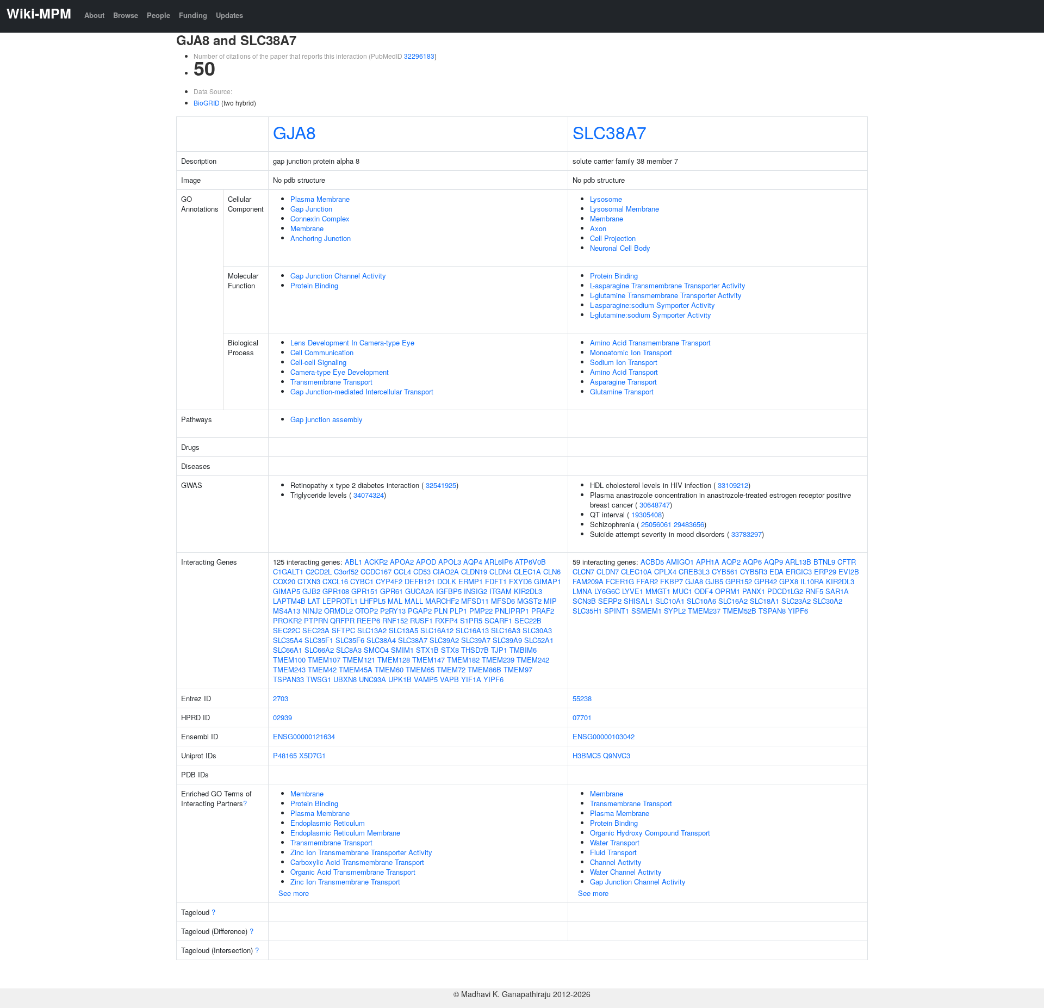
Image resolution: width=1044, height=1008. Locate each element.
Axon (598, 228)
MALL (414, 601)
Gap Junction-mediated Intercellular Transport (361, 391)
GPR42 (765, 581)
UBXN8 (345, 679)
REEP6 (368, 620)
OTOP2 (366, 610)
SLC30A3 (537, 630)
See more (293, 893)
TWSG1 (318, 679)
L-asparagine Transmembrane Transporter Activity (667, 285)
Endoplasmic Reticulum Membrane (345, 832)
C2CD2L (319, 571)
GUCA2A (419, 591)
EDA (776, 571)
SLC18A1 (764, 601)
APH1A (707, 561)
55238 (582, 698)
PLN (441, 610)
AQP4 (472, 561)
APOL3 (449, 561)
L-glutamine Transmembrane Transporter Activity (666, 295)
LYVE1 (632, 591)
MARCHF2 (442, 601)
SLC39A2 (444, 640)
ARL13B (798, 561)
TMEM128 (393, 659)
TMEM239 (498, 659)
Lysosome (606, 199)
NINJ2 (312, 610)
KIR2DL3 (528, 591)
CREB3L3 (694, 571)
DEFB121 (420, 581)
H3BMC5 (587, 755)
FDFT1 (496, 581)
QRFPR (342, 620)
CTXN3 (308, 581)
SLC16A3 (505, 630)
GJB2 (311, 591)
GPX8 (788, 581)
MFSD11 (475, 601)
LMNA (582, 591)
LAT (314, 601)
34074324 (368, 495)
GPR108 (335, 591)
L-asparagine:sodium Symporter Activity (652, 305)
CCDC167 (376, 571)
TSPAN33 (288, 679)
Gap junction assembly (326, 419)
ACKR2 (376, 561)
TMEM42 (322, 669)
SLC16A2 (733, 601)
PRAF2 (542, 610)
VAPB (449, 679)
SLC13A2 (372, 630)
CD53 (422, 571)
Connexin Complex (320, 218)
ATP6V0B (530, 561)
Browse (125, 15)
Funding (193, 15)
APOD (426, 561)
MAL (395, 601)
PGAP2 (420, 610)
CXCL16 (335, 581)
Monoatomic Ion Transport (631, 352)
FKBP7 (671, 581)
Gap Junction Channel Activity (338, 275)
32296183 (419, 55)
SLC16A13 (472, 630)
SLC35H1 (587, 610)
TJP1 (499, 650)
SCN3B (584, 601)
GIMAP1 (547, 581)
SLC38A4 (381, 640)
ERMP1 (470, 581)
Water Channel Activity (626, 872)
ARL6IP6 (498, 561)
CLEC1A (527, 571)
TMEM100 (289, 659)
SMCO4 (376, 650)
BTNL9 (824, 561)
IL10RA (812, 581)
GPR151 (364, 591)
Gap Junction (311, 208)
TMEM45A (355, 669)
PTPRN (316, 620)
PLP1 (458, 610)
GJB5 (714, 581)
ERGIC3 (799, 571)
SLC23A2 (796, 601)
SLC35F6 (349, 640)
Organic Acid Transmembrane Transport (352, 872)
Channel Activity (616, 862)
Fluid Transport (613, 852)
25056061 (656, 524)
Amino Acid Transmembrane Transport (650, 342)
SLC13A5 (403, 630)
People (158, 15)
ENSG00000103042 (604, 736)
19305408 (646, 514)
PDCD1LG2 (785, 591)
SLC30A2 (827, 601)
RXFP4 (446, 620)
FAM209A (588, 581)
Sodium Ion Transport (623, 362)
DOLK (446, 581)
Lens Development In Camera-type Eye (352, 342)
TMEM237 (704, 610)
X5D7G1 (312, 755)
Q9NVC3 (616, 755)
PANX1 (753, 591)
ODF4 (703, 591)
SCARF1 (498, 620)
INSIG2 (475, 591)
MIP (550, 601)
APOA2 (402, 561)
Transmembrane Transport (331, 381)
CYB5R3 (753, 571)
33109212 (733, 485)
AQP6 (752, 561)
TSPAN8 (772, 610)
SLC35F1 (318, 640)
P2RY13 (393, 610)
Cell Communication (321, 352)
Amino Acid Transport (624, 372)
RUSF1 (421, 620)
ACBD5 (652, 561)
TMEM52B (739, 610)
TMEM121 (359, 659)
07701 (582, 717)
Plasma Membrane (320, 199)
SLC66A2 (319, 650)
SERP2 (610, 601)
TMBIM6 (523, 650)
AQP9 (773, 561)
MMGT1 (657, 591)
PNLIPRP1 (512, 610)
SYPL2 (675, 610)
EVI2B (848, 571)
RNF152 (395, 620)
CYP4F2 (389, 581)
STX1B (427, 650)
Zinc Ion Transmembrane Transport (345, 881)
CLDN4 (500, 571)
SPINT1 (616, 610)
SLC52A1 (539, 640)
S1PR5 (471, 620)
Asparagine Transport (623, 381)
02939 (282, 717)
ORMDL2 (338, 610)
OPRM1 (727, 591)
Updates (229, 15)
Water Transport (614, 842)
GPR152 (738, 581)
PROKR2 (287, 620)
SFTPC (343, 630)
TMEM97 (518, 669)
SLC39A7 (475, 640)
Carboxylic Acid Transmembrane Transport (357, 862)
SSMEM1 (646, 610)
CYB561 (725, 571)
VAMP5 (426, 679)
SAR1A (837, 591)
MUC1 (682, 591)
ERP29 (825, 571)
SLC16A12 (436, 630)
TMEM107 (324, 659)
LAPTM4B (289, 601)
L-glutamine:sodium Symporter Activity (650, 315)
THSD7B (475, 650)
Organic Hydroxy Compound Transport (650, 832)
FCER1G (620, 581)
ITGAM (500, 591)
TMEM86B (484, 669)
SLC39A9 (507, 640)
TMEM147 (428, 659)
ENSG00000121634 (304, 736)
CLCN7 (583, 571)
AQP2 (731, 561)
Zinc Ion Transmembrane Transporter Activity (361, 852)
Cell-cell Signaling (318, 362)
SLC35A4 (287, 640)
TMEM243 (289, 669)
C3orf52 (346, 571)
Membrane (307, 228)
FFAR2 (647, 581)
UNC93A (372, 679)
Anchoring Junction (320, 238)
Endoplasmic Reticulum (327, 823)
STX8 (450, 650)
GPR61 (391, 591)
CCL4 (402, 571)
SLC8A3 (349, 650)
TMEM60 (389, 669)
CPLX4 (665, 571)
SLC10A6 (701, 601)
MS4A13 (286, 610)
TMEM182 (463, 659)
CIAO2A (446, 571)
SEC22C (286, 630)
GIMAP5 (286, 591)
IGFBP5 (449, 591)
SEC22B (528, 620)
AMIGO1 (680, 561)
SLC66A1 (287, 650)
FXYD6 (520, 581)
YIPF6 (493, 679)
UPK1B (400, 679)
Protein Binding (314, 285)
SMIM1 (402, 650)
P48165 (285, 755)
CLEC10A (636, 571)
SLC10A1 (670, 601)
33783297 (746, 534)
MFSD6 (503, 601)
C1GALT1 (288, 571)
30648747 (654, 504)
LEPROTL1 (340, 601)
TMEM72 (451, 669)
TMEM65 (420, 669)
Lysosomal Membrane (624, 208)
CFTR (846, 561)
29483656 (689, 524)
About (94, 15)
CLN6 (552, 571)
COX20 (284, 581)
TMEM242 (533, 659)
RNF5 (814, 591)
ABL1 (353, 561)
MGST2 (529, 601)
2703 (280, 698)
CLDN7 (607, 571)
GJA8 (294, 131)
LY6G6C (607, 591)
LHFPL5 (373, 601)
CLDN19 (474, 571)
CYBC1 (362, 581)
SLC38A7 (610, 131)
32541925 (441, 485)
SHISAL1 (638, 601)
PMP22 (481, 610)
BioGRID (207, 102)
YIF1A (471, 679)
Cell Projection (613, 238)
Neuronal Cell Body (620, 248)
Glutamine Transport (622, 391)
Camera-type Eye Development (339, 372)
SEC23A (316, 630)
